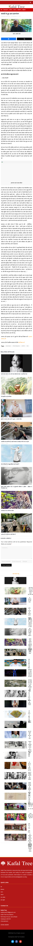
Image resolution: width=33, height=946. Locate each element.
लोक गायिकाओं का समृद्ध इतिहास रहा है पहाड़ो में (10, 464)
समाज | (15, 10)
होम (1, 886)
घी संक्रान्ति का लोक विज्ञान (6, 396)
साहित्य (23, 10)
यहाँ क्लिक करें (21, 342)
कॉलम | (11, 10)
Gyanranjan (8, 345)
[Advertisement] (16, 850)
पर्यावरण (2, 894)
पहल (27, 345)
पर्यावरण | (19, 10)
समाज (2, 892)
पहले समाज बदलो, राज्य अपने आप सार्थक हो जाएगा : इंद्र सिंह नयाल (14, 374)
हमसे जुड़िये (3, 900)
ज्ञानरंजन (23, 345)
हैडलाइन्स (2, 889)
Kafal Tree (8, 16)
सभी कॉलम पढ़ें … (16, 574)
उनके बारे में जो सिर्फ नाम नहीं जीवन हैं (8, 534)
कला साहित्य (3, 897)
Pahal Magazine (16, 345)
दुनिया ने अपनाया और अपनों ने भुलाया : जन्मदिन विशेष (11, 419)
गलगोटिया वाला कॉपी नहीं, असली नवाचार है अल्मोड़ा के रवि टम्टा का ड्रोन (15, 441)
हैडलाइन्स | (6, 10)
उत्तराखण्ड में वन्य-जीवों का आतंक (7, 510)
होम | (2, 10)
